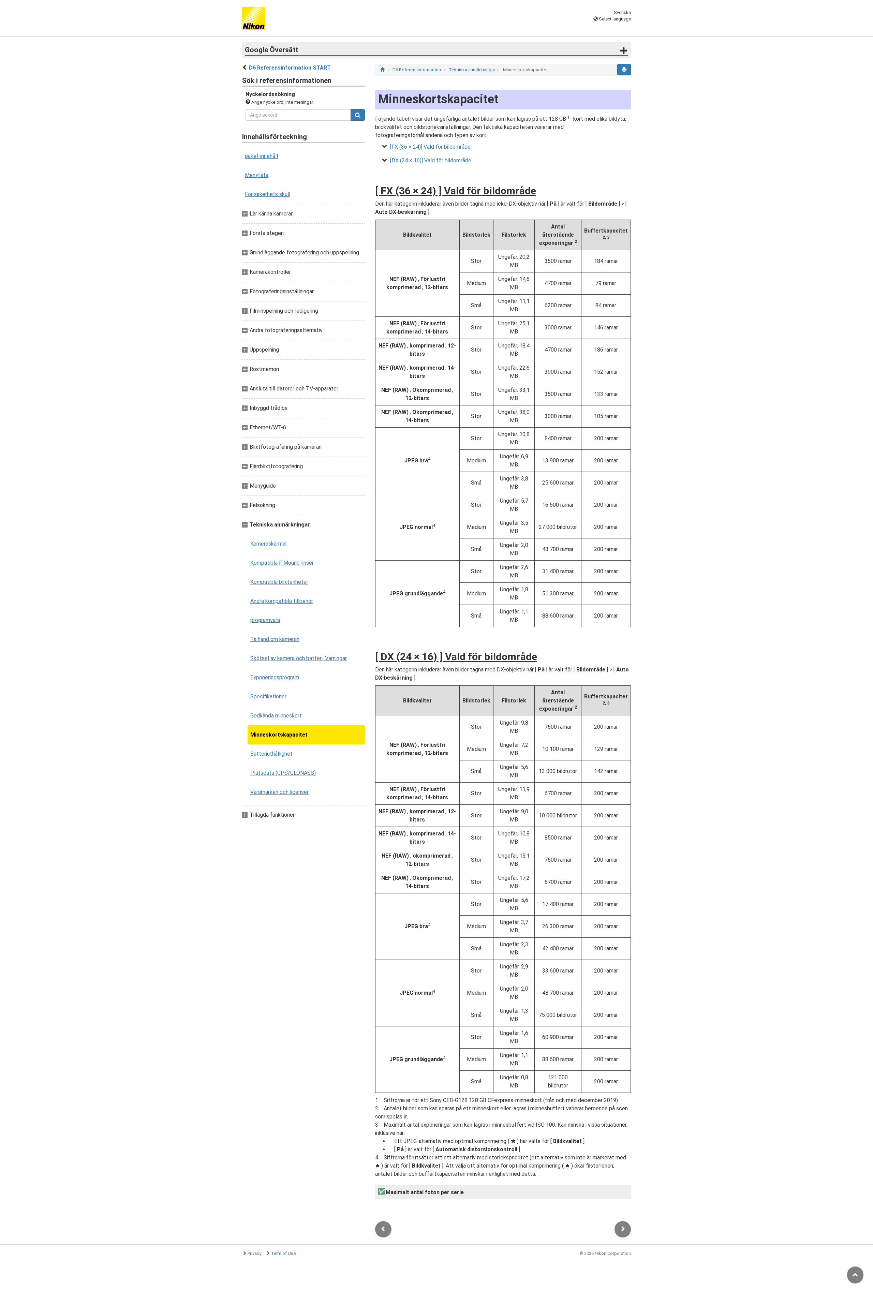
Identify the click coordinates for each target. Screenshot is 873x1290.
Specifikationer (268, 696)
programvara (265, 620)
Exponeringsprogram (274, 677)
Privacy (254, 1253)
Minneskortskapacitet (279, 734)
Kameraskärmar (268, 543)
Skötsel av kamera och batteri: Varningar (298, 658)
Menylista (256, 175)
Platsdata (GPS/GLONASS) (283, 773)
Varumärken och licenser (279, 792)
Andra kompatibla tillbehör (281, 601)
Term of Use (283, 1253)
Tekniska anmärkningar (472, 69)
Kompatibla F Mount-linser (282, 563)
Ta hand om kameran (274, 639)
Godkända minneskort (276, 715)
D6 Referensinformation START (290, 67)
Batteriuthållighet (271, 754)
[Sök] (358, 115)
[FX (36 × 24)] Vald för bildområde (430, 147)
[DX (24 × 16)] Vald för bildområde (430, 160)
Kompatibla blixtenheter (279, 582)
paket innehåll (261, 156)
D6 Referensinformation (417, 69)
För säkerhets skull (267, 194)
